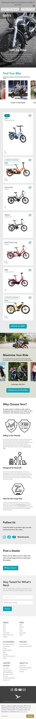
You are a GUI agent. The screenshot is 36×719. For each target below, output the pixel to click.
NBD (4, 629)
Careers (21, 671)
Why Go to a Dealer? (25, 646)
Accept (30, 716)
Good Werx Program (25, 667)
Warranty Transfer (8, 674)
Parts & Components (9, 656)
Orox (4, 631)
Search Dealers (11, 568)
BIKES (21, 623)
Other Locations (28, 9)
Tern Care (6, 668)
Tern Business (23, 669)
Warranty (5, 676)
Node (21, 631)
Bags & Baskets (7, 650)
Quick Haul (6, 633)
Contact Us (6, 680)
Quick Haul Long (8, 635)
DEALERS (23, 642)
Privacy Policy (23, 711)
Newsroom (22, 665)
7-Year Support (22, 505)
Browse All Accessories (18, 390)
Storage (5, 654)
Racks (4, 652)
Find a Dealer (23, 644)
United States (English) (10, 9)
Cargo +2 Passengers (18, 102)
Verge (21, 635)
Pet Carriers (6, 646)
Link (20, 629)
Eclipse (21, 627)
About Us (23, 663)
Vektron (5, 637)
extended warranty (20, 504)
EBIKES (5, 623)
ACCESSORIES (8, 642)
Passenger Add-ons (8, 644)
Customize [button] (4, 716)
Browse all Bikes (18, 326)
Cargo (5, 648)
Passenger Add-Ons (18, 384)
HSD (4, 627)
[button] (31, 15)
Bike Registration (8, 672)
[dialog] (18, 711)
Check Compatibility (9, 678)
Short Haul (22, 633)
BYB (20, 625)
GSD (4, 625)
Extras (4, 658)
